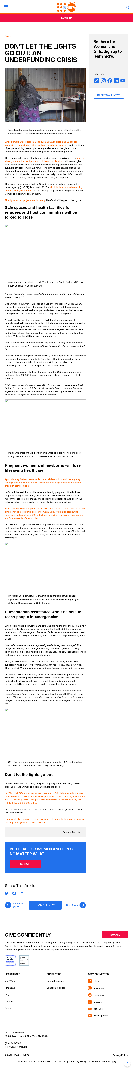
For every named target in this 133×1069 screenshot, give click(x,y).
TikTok (96, 981)
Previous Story (18, 905)
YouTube (98, 1009)
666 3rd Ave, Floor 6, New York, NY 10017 (26, 1036)
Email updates (100, 1015)
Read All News (45, 905)
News (8, 1008)
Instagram (98, 988)
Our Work (10, 981)
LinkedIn (97, 1002)
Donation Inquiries (56, 987)
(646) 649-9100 (13, 1043)
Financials (10, 987)
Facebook (98, 995)
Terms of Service (101, 1061)
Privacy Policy (120, 1055)
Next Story (72, 905)
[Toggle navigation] (5, 6)
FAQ (7, 994)
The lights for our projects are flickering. (25, 200)
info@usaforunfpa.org (16, 1046)
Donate (66, 18)
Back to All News (108, 95)
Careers (9, 1001)
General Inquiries (55, 981)
